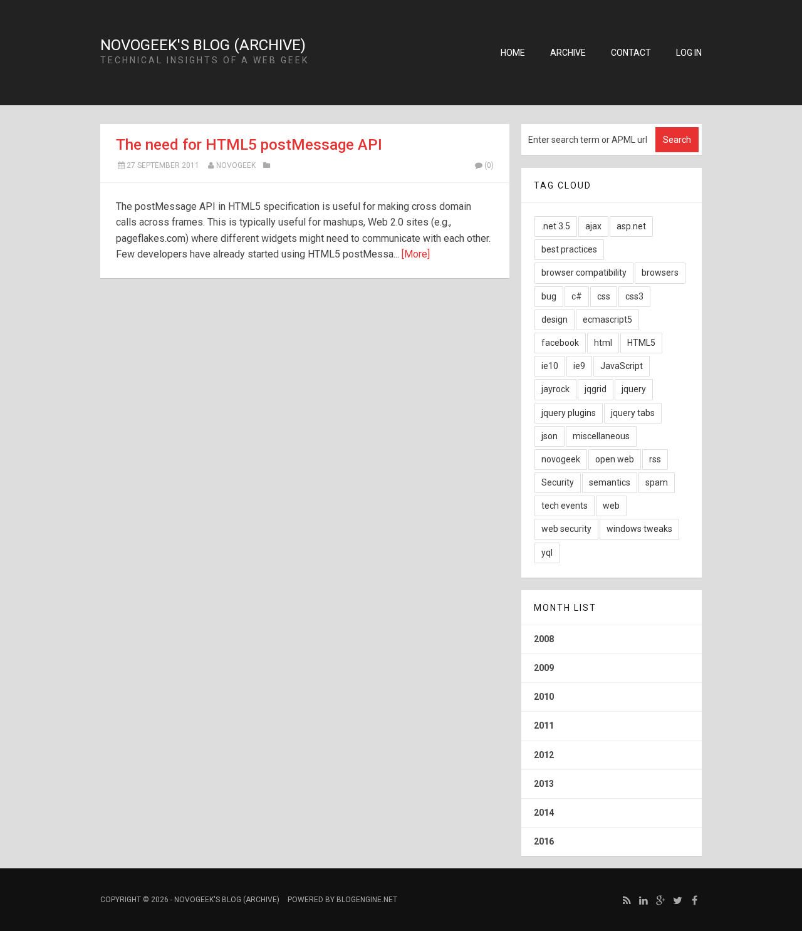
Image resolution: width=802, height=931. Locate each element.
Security (557, 482)
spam (656, 482)
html (603, 343)
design (554, 320)
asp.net (631, 226)
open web (614, 459)
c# (576, 296)
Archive (568, 53)
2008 (544, 639)
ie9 (579, 366)
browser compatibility (584, 273)
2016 (544, 841)
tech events (564, 506)
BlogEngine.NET (366, 899)
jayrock (555, 389)
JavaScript (621, 366)
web (611, 506)
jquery (634, 389)
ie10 (549, 366)
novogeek (236, 165)
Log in (689, 53)
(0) (489, 165)
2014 (544, 813)
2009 (544, 668)
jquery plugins (568, 413)
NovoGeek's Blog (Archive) (203, 45)
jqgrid (596, 389)
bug (548, 296)
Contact (631, 53)
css (603, 296)
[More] (416, 254)
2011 (544, 725)
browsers (660, 273)
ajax (593, 226)
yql (547, 553)
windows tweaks (639, 529)
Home (513, 53)
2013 (544, 784)
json (549, 436)
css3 (634, 296)
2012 (544, 755)
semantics (609, 482)
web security (566, 529)
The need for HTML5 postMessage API (249, 144)
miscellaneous (601, 436)
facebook (560, 343)
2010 (544, 697)
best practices (569, 249)
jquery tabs (633, 413)
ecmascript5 (607, 320)
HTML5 (641, 343)
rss (655, 459)
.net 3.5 (555, 226)
